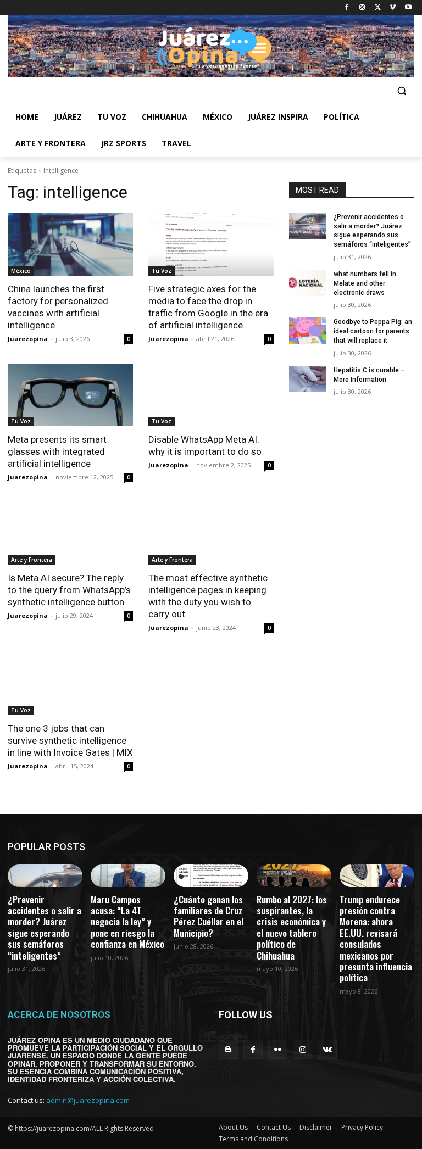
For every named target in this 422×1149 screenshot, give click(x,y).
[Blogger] (228, 1049)
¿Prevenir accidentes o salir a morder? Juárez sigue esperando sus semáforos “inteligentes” (44, 927)
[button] (401, 91)
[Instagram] (362, 8)
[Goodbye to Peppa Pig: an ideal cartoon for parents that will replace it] (307, 330)
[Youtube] (408, 8)
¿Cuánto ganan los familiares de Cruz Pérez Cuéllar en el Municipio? (208, 916)
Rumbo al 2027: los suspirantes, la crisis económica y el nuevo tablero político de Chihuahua (292, 927)
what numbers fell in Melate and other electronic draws (365, 283)
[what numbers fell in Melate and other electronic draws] (307, 283)
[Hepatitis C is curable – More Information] (307, 379)
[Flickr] (277, 1049)
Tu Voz (161, 271)
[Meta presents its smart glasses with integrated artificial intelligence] (70, 395)
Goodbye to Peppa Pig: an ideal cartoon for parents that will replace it (373, 331)
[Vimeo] (392, 8)
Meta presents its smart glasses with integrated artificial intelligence (57, 451)
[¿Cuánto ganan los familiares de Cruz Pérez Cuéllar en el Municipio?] (211, 875)
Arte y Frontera (31, 560)
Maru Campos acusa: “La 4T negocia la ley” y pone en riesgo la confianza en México (127, 922)
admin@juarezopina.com (88, 1100)
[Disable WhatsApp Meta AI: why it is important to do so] (211, 395)
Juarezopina (28, 338)
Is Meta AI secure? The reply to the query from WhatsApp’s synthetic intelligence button (69, 589)
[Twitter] (377, 8)
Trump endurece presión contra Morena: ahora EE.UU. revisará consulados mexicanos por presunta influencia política (376, 939)
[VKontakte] (327, 1049)
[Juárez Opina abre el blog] (211, 46)
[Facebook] (347, 8)
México (21, 271)
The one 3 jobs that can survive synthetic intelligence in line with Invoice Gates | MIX (70, 740)
